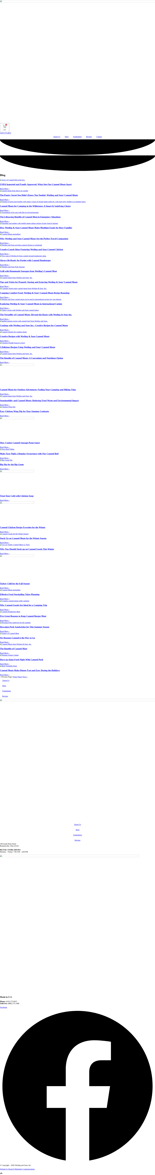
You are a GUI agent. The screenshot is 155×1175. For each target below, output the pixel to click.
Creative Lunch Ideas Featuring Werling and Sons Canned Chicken (31, 249)
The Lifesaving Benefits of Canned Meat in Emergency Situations (30, 217)
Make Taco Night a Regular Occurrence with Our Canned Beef (29, 453)
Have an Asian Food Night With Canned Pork (21, 659)
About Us (56, 137)
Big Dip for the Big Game (12, 464)
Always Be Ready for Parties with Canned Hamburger (25, 260)
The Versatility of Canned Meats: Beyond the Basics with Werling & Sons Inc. (36, 314)
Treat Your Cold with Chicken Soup (17, 496)
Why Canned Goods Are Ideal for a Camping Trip (23, 605)
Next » (25, 677)
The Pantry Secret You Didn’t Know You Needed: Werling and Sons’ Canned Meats (39, 195)
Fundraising (77, 137)
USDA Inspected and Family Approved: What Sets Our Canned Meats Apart (36, 184)
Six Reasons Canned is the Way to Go (17, 638)
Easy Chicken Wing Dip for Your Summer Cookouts (24, 411)
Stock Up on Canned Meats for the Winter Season (23, 538)
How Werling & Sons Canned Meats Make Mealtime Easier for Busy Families (36, 228)
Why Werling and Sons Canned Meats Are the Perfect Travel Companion (34, 238)
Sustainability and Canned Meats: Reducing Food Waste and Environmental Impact (39, 400)
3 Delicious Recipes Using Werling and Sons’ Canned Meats (27, 347)
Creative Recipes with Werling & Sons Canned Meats (24, 336)
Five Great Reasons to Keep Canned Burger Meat (23, 616)
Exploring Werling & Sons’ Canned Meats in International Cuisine (31, 304)
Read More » (4, 189)
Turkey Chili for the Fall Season (15, 583)
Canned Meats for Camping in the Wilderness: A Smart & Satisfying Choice (35, 206)
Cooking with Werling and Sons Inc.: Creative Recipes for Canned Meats (34, 325)
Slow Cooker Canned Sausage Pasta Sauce (20, 443)
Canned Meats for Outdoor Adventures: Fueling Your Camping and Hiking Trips (38, 389)
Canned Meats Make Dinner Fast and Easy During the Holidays (30, 670)
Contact (99, 137)
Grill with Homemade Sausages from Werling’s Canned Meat (28, 271)
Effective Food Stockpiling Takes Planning (19, 594)
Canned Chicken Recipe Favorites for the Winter (22, 527)
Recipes (89, 137)
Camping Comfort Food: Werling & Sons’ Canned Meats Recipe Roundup (35, 293)
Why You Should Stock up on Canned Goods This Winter (27, 549)
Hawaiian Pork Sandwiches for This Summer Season (24, 627)
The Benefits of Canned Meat (13, 648)
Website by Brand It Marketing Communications (17, 1169)
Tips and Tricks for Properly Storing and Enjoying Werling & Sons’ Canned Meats (39, 282)
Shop (67, 137)
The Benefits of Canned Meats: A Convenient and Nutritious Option (31, 358)
